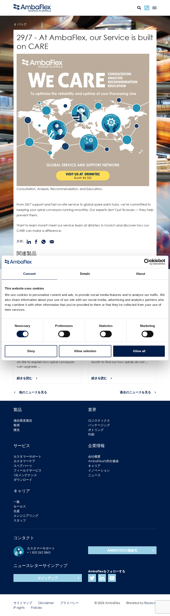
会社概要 (94, 456)
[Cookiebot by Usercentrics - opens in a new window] (147, 262)
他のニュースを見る (33, 392)
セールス (19, 506)
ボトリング (96, 430)
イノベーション (99, 470)
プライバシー (69, 603)
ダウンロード (22, 479)
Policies (36, 607)
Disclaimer (46, 603)
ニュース (94, 475)
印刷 (91, 434)
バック (22, 24)
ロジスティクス (99, 420)
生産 (16, 511)
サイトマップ (22, 603)
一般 (16, 502)
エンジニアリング (25, 515)
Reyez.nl (150, 603)
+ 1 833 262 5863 (38, 552)
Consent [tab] (29, 273)
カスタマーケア (24, 461)
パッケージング (99, 425)
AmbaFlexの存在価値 (103, 461)
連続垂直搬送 (22, 420)
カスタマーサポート (27, 456)
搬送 (16, 430)
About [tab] (140, 273)
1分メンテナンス (25, 475)
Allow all (139, 351)
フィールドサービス (27, 470)
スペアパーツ (22, 466)
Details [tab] (85, 273)
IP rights (19, 607)
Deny (31, 351)
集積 (16, 425)
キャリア (94, 466)
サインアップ (48, 578)
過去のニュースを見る (135, 392)
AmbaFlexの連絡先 (122, 550)
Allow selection (85, 351)
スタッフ (19, 520)
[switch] (64, 334)
